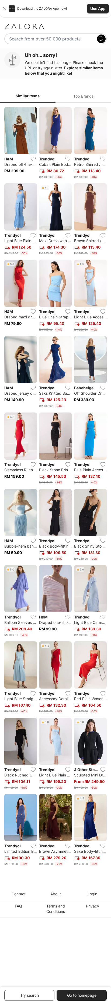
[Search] (101, 39)
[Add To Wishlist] (33, 159)
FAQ (18, 906)
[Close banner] (5, 8)
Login (92, 894)
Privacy (92, 906)
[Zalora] (55, 26)
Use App (98, 8)
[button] (55, 8)
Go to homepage (81, 995)
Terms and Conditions (55, 909)
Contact (19, 894)
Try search (29, 995)
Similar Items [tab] (28, 96)
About (55, 894)
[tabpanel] (55, 488)
